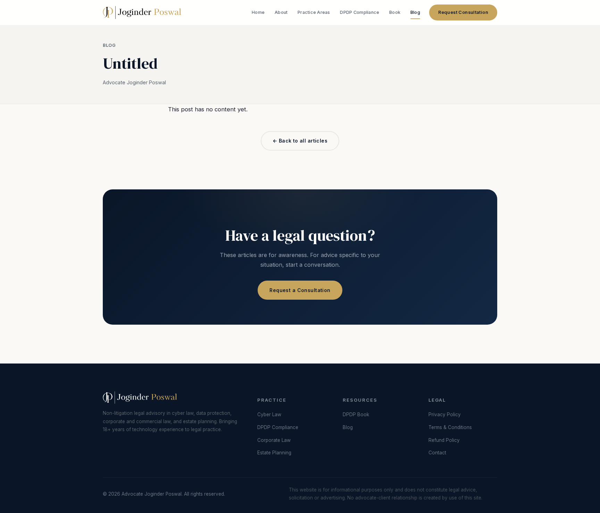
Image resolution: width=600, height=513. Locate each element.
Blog (415, 12)
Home (258, 12)
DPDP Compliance (359, 12)
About (281, 12)
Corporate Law (274, 440)
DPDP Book (356, 414)
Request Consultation (463, 12)
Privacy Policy (444, 414)
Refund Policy (444, 440)
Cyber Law (269, 414)
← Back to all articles (300, 141)
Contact (437, 452)
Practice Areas (314, 12)
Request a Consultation (299, 290)
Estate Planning (274, 452)
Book (394, 12)
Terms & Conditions (450, 427)
